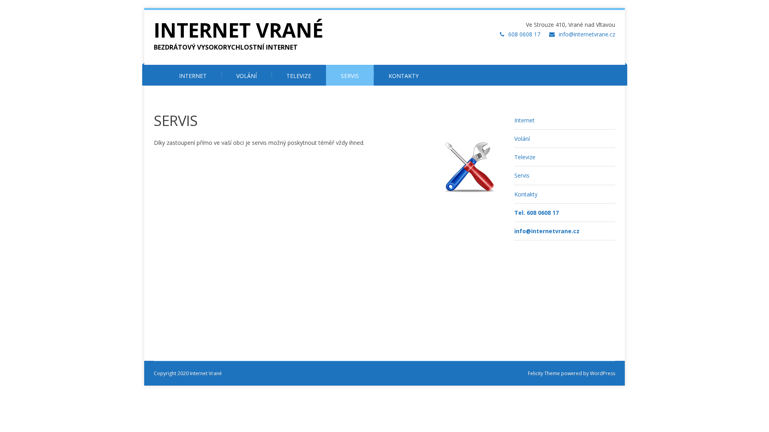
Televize (524, 157)
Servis (521, 175)
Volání (522, 138)
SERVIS (350, 76)
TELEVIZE (298, 76)
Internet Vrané (238, 30)
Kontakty (525, 194)
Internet (524, 120)
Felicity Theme (544, 373)
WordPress (602, 373)
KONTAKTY (404, 76)
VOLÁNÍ (246, 76)
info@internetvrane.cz (587, 34)
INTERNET (193, 76)
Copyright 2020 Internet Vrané (188, 373)
